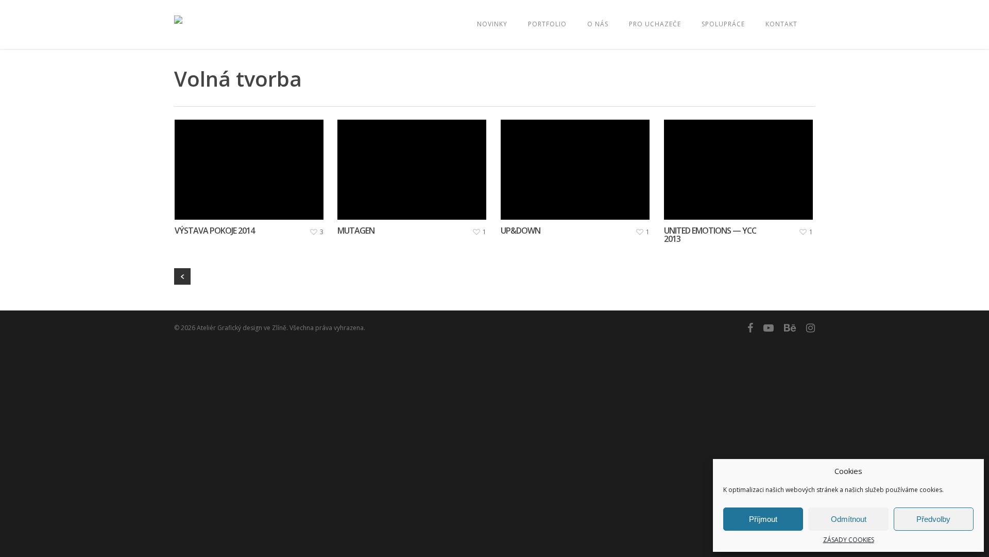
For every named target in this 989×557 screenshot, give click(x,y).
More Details (251, 162)
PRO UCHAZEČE (655, 24)
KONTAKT (781, 24)
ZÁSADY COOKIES (848, 540)
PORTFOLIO (547, 24)
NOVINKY (492, 24)
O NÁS (597, 24)
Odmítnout (848, 519)
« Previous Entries (182, 276)
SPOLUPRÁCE (723, 24)
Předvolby (933, 519)
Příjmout (763, 519)
